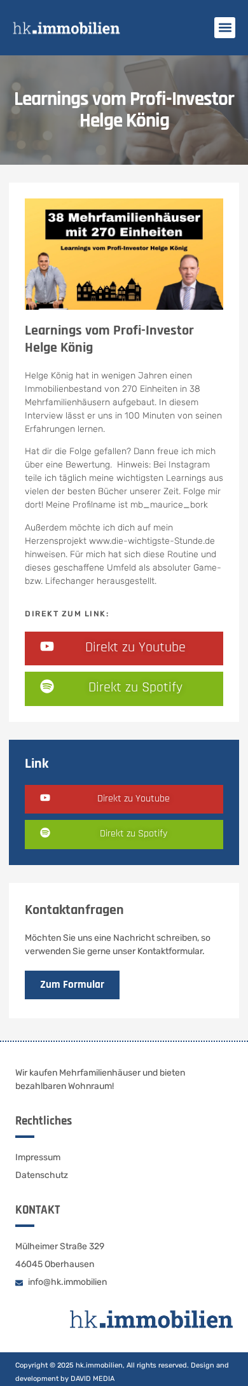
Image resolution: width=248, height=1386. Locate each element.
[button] (224, 27)
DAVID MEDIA (92, 1379)
